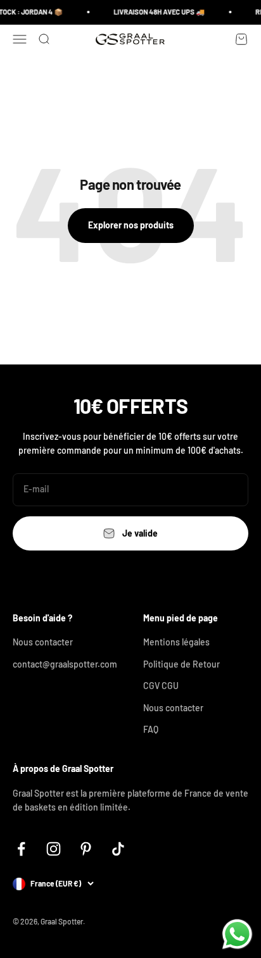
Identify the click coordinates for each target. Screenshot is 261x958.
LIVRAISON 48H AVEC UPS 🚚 (158, 12)
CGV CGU (161, 685)
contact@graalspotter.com (65, 664)
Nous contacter (43, 642)
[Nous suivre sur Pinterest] (85, 848)
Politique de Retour (181, 664)
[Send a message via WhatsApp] (237, 934)
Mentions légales (176, 642)
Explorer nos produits (131, 225)
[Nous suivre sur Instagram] (53, 848)
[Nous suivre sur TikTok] (118, 848)
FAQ (150, 729)
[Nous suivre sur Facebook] (21, 848)
